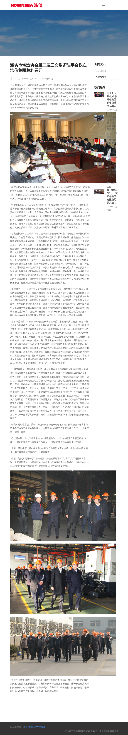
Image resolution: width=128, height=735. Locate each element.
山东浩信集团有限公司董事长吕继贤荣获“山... (112, 146)
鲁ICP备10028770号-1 (34, 727)
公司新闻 (102, 71)
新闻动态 (102, 76)
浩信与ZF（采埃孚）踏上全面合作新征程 (112, 123)
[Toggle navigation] (103, 4)
